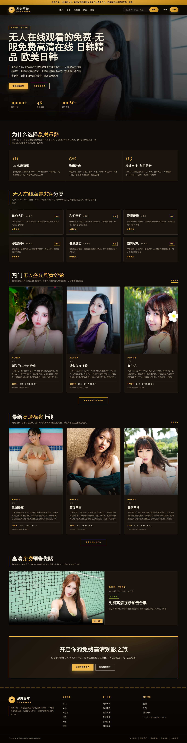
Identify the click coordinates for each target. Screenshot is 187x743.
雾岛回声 (76, 508)
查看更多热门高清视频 (93, 401)
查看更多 (15, 229)
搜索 (154, 10)
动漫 (92, 9)
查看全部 (174, 280)
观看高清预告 (39, 86)
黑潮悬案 (18, 508)
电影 (69, 9)
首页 (61, 9)
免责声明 (174, 738)
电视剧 (77, 9)
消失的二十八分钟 (24, 366)
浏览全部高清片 (83, 667)
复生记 (131, 366)
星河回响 (133, 508)
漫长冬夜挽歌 (79, 366)
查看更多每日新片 (93, 542)
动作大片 (106, 704)
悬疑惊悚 (106, 717)
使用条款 (164, 738)
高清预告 (147, 712)
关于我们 (133, 738)
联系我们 (143, 738)
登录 (165, 10)
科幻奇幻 (106, 708)
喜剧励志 (106, 721)
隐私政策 (154, 738)
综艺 (85, 9)
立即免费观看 (18, 86)
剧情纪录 (106, 726)
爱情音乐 (106, 712)
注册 (174, 10)
